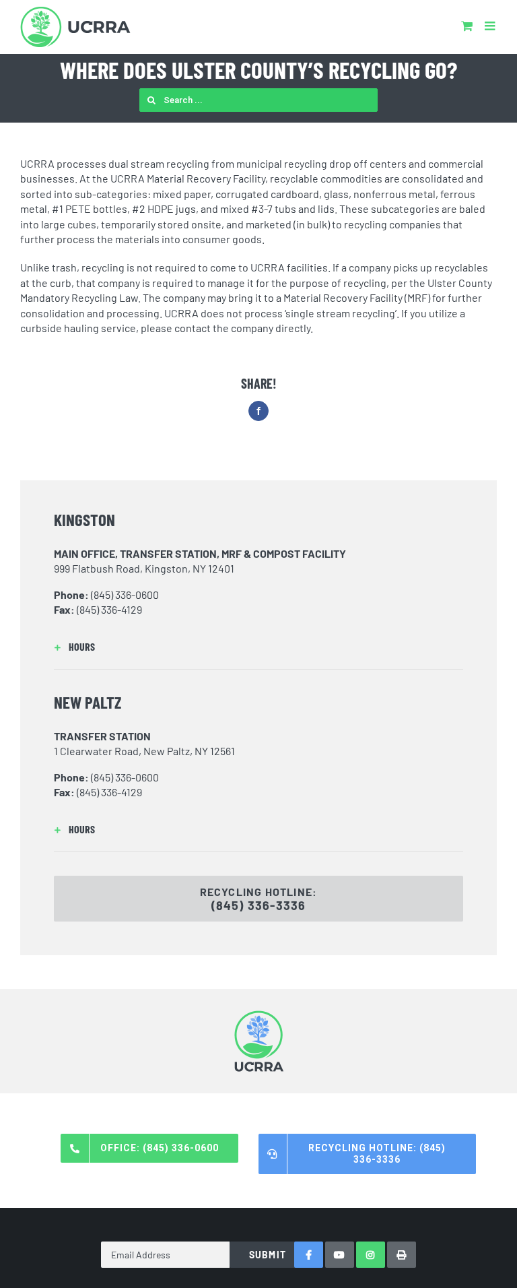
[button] (258, 647)
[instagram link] (370, 1255)
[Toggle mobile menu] (491, 26)
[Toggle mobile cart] (467, 26)
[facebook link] (308, 1255)
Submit (267, 1254)
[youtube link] (339, 1255)
